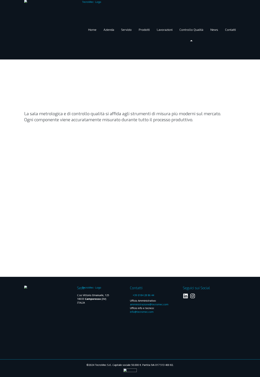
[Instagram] (192, 296)
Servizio (126, 30)
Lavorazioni (164, 30)
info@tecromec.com (142, 311)
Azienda (108, 30)
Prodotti (144, 30)
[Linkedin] (185, 296)
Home (92, 30)
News (214, 30)
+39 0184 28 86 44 (143, 295)
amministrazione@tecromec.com (149, 304)
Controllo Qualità (191, 30)
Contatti (230, 30)
